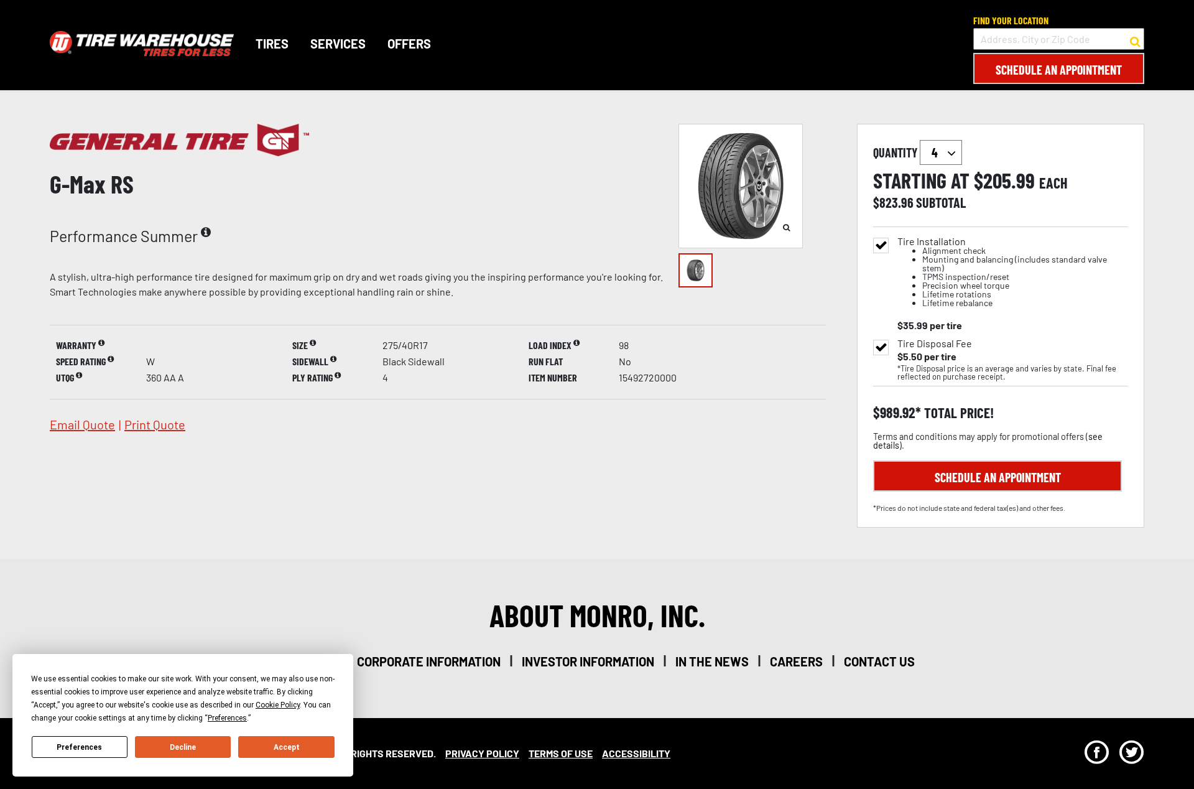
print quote (154, 424)
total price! (957, 413)
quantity (896, 152)
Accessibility (636, 753)
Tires (272, 43)
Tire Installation (1002, 272)
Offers (409, 43)
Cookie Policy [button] (278, 705)
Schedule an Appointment (1059, 69)
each (1053, 182)
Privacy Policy (482, 753)
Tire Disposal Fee (934, 343)
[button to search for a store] (1135, 39)
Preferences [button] (227, 718)
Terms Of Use (561, 753)
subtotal (941, 202)
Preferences (79, 747)
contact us (879, 661)
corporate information (429, 661)
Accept (287, 747)
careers (796, 661)
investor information (588, 661)
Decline (183, 747)
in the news (712, 661)
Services (338, 43)
